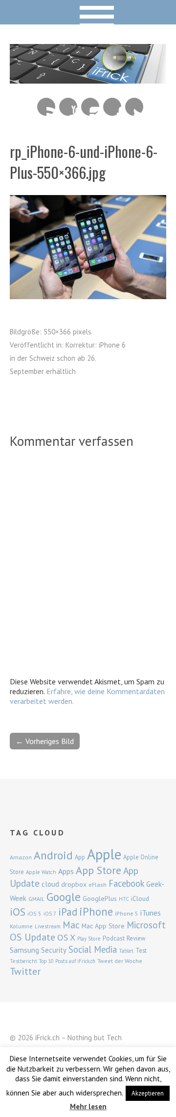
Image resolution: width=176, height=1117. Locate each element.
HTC (124, 899)
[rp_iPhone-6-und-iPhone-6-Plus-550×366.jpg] (88, 296)
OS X (66, 937)
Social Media (92, 949)
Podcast (114, 938)
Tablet (126, 950)
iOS (17, 912)
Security (53, 950)
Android (53, 855)
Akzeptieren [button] (148, 1093)
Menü (88, 12)
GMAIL (36, 898)
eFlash (97, 884)
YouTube (68, 107)
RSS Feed (46, 107)
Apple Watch (41, 872)
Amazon (21, 857)
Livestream (48, 926)
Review (136, 938)
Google (63, 896)
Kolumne (21, 926)
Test (141, 950)
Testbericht (23, 961)
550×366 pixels (67, 331)
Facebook (112, 107)
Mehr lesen (88, 1106)
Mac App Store (103, 925)
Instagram (90, 107)
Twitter (134, 107)
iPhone (96, 911)
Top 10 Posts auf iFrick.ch (67, 961)
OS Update (32, 937)
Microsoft (146, 925)
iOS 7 (50, 913)
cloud (50, 884)
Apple (104, 854)
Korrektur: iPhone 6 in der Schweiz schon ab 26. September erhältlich (68, 358)
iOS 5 (34, 913)
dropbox (74, 884)
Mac (71, 925)
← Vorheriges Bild (45, 741)
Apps (66, 871)
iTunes (150, 913)
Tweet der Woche (119, 960)
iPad (67, 912)
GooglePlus (100, 898)
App (80, 857)
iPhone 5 (126, 913)
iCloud (140, 898)
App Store (98, 870)
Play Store (89, 938)
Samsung (24, 950)
